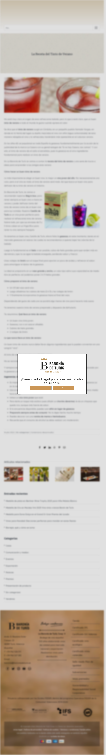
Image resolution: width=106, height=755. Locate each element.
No (63, 387)
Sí (40, 387)
